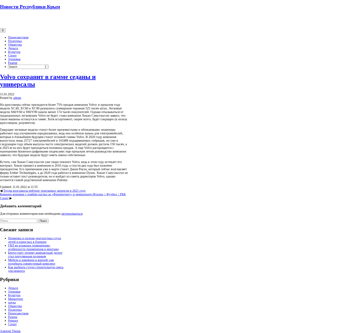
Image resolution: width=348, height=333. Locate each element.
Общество (15, 44)
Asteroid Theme (10, 331)
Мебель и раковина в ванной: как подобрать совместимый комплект (31, 261)
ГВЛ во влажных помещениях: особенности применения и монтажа (33, 247)
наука (12, 302)
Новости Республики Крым (30, 6)
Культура (14, 52)
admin (17, 98)
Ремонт (13, 320)
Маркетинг (15, 299)
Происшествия (18, 37)
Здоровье (14, 59)
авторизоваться (71, 213)
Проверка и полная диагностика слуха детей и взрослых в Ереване (34, 240)
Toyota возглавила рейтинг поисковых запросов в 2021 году (44, 190)
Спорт (12, 55)
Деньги (13, 48)
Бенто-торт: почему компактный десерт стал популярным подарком (35, 254)
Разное (12, 62)
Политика (15, 41)
